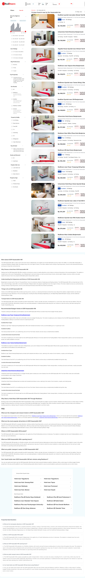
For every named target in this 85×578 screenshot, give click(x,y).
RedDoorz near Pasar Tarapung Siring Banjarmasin (15, 315)
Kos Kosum (15, 186)
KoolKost (15, 99)
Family (14, 67)
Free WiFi (15, 126)
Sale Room (15, 161)
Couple (14, 70)
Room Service (16, 123)
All (13, 89)
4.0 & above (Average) (18, 57)
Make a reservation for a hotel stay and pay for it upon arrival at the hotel (18, 150)
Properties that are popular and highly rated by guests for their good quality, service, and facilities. (18, 80)
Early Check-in (16, 173)
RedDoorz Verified (17, 105)
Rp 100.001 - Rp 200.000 (18, 38)
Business (15, 64)
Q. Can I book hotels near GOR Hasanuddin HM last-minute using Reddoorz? (21, 565)
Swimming (15, 132)
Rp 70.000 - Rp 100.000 (18, 35)
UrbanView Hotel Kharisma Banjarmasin (12, 370)
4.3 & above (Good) (17, 54)
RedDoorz (15, 92)
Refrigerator (15, 138)
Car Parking (15, 120)
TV (13, 129)
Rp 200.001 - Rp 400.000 (19, 41)
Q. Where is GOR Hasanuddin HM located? (13, 534)
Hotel (14, 180)
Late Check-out (16, 167)
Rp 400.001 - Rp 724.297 (18, 45)
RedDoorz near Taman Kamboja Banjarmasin (14, 342)
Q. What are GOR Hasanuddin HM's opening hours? (15, 543)
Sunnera (15, 108)
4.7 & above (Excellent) (18, 51)
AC (14, 135)
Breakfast (15, 170)
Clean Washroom (17, 141)
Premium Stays (16, 183)
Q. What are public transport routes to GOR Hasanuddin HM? (17, 554)
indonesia (33, 10)
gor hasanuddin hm (41, 10)
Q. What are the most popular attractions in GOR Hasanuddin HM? (18, 524)
